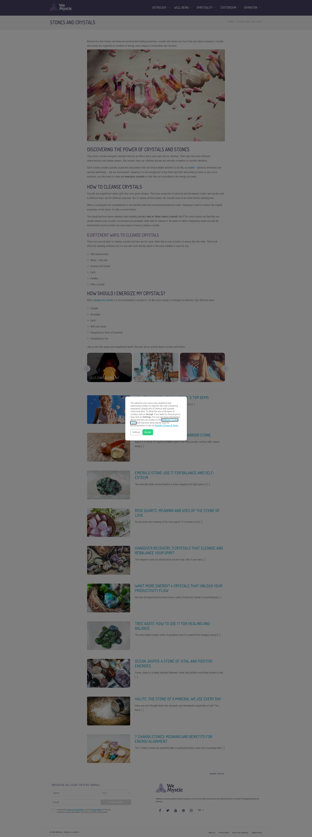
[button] (136, 432)
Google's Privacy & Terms (166, 425)
